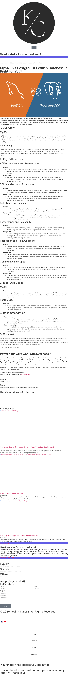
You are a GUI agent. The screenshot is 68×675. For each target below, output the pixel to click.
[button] (34, 396)
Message (3, 595)
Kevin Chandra (6, 381)
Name (2, 586)
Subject (2, 591)
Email (35, 586)
